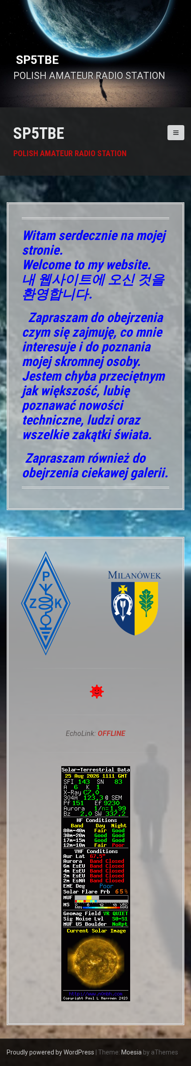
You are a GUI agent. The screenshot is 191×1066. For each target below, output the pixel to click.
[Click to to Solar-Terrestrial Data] (95, 883)
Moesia (131, 1052)
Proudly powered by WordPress (50, 1052)
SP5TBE (38, 133)
